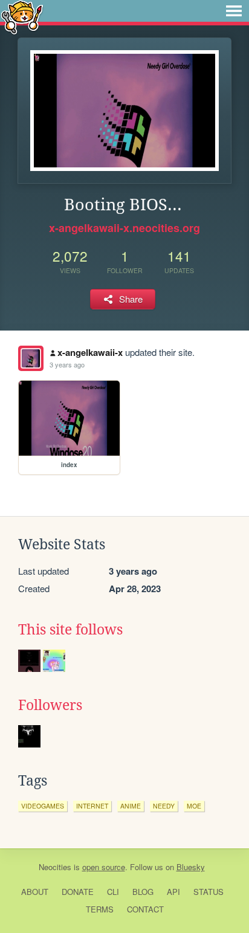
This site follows (70, 630)
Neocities (55, 867)
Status (208, 891)
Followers (50, 705)
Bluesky (190, 867)
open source (103, 867)
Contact (145, 909)
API (173, 891)
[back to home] (22, 16)
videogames (42, 805)
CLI (113, 891)
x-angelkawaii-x (90, 352)
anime (130, 805)
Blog (143, 891)
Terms (100, 909)
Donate (78, 891)
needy (164, 805)
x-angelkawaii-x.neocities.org (124, 228)
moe (194, 805)
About (34, 891)
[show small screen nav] (234, 11)
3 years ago (67, 364)
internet (92, 805)
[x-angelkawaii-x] (31, 358)
